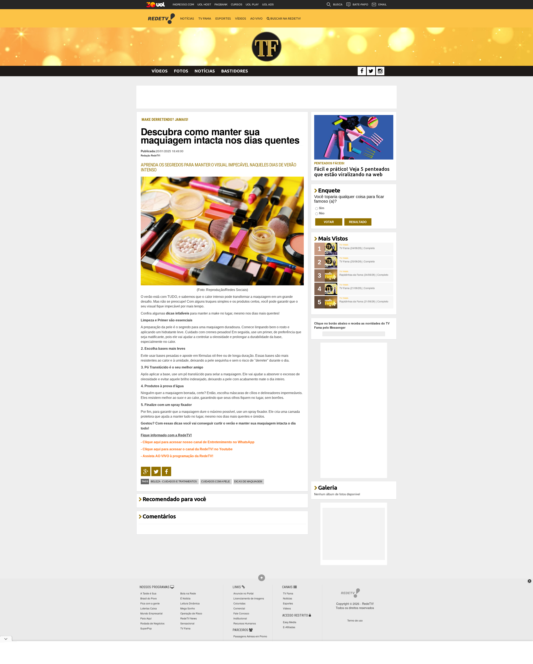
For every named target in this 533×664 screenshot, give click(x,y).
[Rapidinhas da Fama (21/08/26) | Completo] (331, 302)
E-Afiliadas (289, 627)
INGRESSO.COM (183, 4)
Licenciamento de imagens (248, 598)
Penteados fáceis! (329, 163)
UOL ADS (268, 4)
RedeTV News (188, 618)
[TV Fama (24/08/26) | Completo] (331, 249)
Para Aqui (146, 618)
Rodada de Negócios (152, 623)
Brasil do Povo (148, 598)
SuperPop (146, 628)
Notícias (187, 18)
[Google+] (145, 471)
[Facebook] (362, 71)
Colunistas (239, 603)
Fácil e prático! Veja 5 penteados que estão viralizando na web (352, 171)
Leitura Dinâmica (190, 603)
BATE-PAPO (360, 4)
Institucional (240, 618)
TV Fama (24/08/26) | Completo (357, 248)
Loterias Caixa (148, 608)
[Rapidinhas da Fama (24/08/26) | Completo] (331, 275)
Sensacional (187, 623)
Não (322, 213)
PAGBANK (221, 4)
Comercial (239, 608)
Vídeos (240, 18)
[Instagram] (380, 71)
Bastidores (234, 71)
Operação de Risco (191, 613)
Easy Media (289, 622)
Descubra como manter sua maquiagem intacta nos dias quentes (220, 135)
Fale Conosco (241, 613)
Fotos (181, 71)
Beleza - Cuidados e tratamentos (174, 481)
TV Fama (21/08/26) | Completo (357, 288)
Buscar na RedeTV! (285, 18)
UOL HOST (204, 4)
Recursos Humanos (244, 623)
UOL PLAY (252, 4)
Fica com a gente (150, 603)
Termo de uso (355, 620)
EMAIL (382, 4)
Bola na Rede (188, 593)
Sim (321, 208)
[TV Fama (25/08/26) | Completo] (331, 262)
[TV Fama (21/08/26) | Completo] (331, 289)
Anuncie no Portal (243, 593)
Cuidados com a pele (215, 481)
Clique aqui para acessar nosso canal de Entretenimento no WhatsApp (198, 442)
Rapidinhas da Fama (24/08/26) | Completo (363, 274)
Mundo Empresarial (151, 613)
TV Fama (204, 18)
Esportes (223, 18)
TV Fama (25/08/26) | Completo (357, 261)
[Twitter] (371, 71)
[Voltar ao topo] (261, 577)
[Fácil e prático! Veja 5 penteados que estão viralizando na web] (354, 137)
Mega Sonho (187, 608)
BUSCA (337, 4)
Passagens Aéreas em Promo (250, 636)
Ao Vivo (256, 18)
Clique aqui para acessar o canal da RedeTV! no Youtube (188, 449)
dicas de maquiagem (248, 481)
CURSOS (236, 4)
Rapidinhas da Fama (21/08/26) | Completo (363, 301)
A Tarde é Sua (148, 593)
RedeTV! (161, 15)
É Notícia (185, 598)
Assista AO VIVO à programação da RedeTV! (178, 456)
